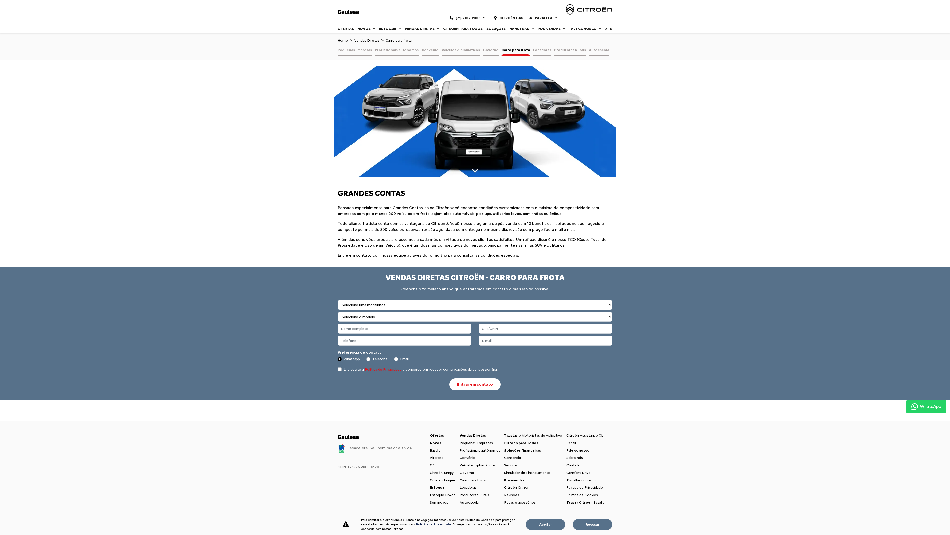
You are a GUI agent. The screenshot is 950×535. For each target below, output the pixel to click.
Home (343, 40)
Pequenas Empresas (355, 50)
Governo (491, 50)
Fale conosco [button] (583, 29)
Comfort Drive (578, 473)
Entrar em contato (475, 384)
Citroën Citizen (516, 487)
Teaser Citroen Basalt (585, 502)
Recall (571, 443)
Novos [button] (364, 29)
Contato (573, 465)
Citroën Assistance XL (584, 435)
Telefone (380, 359)
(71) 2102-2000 (468, 18)
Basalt (435, 450)
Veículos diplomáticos (461, 50)
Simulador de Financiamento (527, 473)
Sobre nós (574, 458)
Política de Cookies (582, 495)
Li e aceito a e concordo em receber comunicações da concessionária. (421, 369)
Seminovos (439, 502)
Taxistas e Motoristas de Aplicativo (533, 435)
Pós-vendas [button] (549, 29)
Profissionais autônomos (397, 50)
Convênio (430, 50)
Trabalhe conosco (581, 480)
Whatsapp (352, 359)
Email (404, 359)
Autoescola (599, 50)
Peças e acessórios (520, 502)
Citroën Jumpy (442, 473)
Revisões (511, 495)
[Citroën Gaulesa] (348, 12)
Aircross (436, 458)
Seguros (511, 465)
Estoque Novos (442, 495)
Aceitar (545, 524)
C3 (432, 465)
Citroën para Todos (463, 29)
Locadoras (542, 50)
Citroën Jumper (442, 480)
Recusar (592, 524)
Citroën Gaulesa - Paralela (526, 18)
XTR (608, 29)
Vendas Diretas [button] (420, 29)
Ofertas (346, 29)
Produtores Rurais (570, 50)
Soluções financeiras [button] (508, 29)
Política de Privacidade (383, 369)
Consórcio (512, 458)
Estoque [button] (388, 29)
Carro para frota (515, 50)
